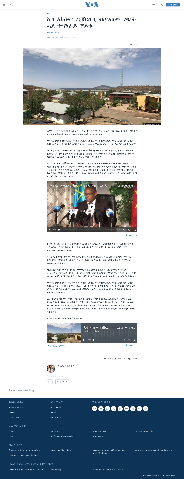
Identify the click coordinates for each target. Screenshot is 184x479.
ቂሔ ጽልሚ (98, 436)
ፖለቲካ (12, 431)
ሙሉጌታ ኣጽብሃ (54, 32)
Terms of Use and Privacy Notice (108, 469)
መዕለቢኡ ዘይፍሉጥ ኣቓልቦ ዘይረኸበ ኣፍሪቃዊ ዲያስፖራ (109, 451)
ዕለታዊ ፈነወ (56, 417)
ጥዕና (11, 436)
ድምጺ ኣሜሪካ (58, 189)
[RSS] (132, 408)
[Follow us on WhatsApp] (145, 408)
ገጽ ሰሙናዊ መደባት (144, 431)
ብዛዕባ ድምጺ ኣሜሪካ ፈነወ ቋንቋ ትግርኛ (26, 469)
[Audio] (162, 5)
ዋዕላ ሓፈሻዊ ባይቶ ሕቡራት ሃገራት (24, 455)
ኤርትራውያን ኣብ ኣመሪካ (62, 436)
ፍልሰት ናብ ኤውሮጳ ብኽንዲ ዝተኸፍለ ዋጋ (153, 450)
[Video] (154, 5)
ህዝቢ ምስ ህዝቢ (100, 431)
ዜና (48, 13)
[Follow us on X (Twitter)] (113, 408)
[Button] (133, 44)
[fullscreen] (134, 229)
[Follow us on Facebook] (94, 408)
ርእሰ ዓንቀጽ (14, 417)
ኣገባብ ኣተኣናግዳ (16, 407)
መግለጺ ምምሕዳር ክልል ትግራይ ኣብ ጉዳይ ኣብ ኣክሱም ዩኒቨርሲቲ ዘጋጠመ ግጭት (100, 185)
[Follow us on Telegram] (139, 408)
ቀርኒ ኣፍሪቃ (56, 407)
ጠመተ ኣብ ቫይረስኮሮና (61, 450)
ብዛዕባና (12, 412)
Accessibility (56, 469)
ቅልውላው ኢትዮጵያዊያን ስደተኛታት (24, 450)
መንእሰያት (55, 431)
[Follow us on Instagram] (107, 408)
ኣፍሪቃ (53, 412)
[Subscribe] (126, 408)
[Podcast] (120, 408)
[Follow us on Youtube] (100, 408)
